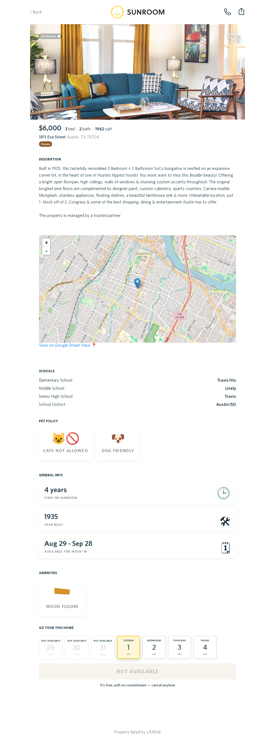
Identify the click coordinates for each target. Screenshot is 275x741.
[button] (137, 283)
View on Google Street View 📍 (68, 345)
